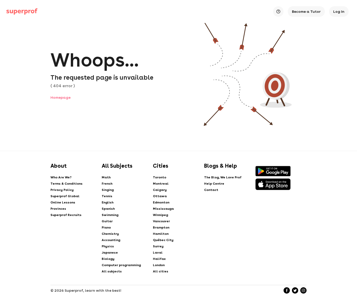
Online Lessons (62, 202)
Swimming (110, 215)
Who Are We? (61, 177)
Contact (211, 190)
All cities (160, 271)
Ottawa (160, 196)
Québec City (163, 240)
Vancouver (161, 221)
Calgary (160, 190)
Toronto (159, 177)
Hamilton (161, 234)
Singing (108, 190)
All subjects (112, 271)
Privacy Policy (62, 190)
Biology (108, 259)
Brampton (161, 227)
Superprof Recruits (66, 215)
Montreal (161, 183)
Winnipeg (160, 215)
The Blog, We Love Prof (222, 177)
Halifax (159, 259)
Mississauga (163, 209)
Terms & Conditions (66, 183)
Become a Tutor (306, 11)
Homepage (60, 97)
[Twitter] (295, 290)
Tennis (107, 196)
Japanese (110, 252)
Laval (158, 252)
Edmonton (161, 202)
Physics (108, 246)
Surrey (158, 246)
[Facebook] (287, 290)
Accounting (111, 240)
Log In (338, 11)
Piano (106, 227)
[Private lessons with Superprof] (22, 11)
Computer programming (121, 265)
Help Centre (214, 183)
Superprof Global (64, 196)
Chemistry (110, 234)
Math (106, 177)
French (107, 183)
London (159, 265)
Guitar (107, 221)
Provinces (58, 209)
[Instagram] (303, 290)
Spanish (108, 209)
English (107, 202)
